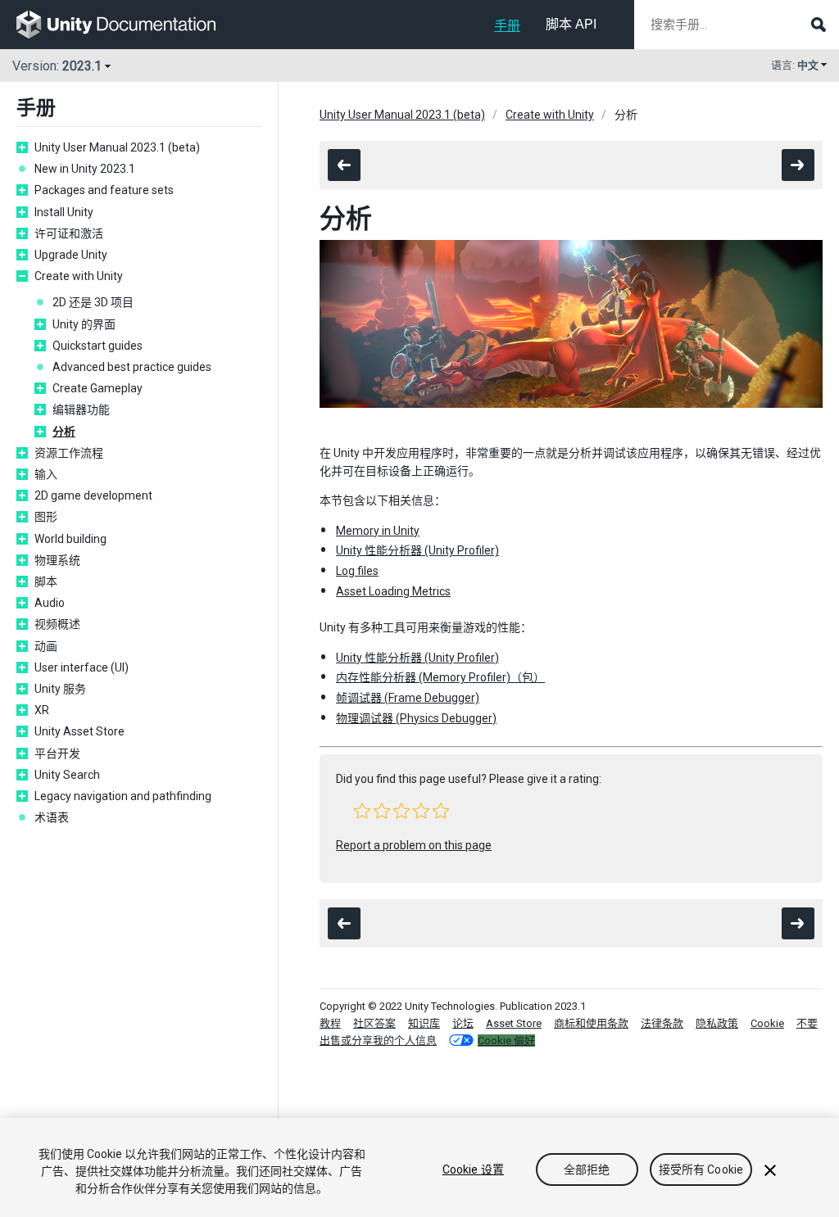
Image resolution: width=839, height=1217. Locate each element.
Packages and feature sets (104, 190)
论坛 (463, 1023)
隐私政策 (717, 1023)
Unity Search (67, 774)
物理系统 (57, 560)
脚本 (45, 581)
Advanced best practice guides (131, 366)
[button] (362, 811)
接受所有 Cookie (701, 1169)
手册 (507, 26)
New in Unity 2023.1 (84, 168)
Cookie (767, 1023)
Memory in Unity (378, 530)
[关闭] (770, 1170)
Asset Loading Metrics (393, 591)
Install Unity (63, 212)
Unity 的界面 (84, 324)
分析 (63, 431)
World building (70, 538)
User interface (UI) (81, 667)
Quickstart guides (97, 345)
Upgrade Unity (70, 254)
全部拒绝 (587, 1169)
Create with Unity (78, 276)
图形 (45, 516)
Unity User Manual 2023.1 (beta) (117, 147)
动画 (45, 646)
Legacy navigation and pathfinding (122, 796)
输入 (45, 474)
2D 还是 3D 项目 (93, 302)
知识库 (424, 1023)
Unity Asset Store (79, 731)
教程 (330, 1023)
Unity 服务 (60, 688)
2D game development (93, 495)
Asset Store (514, 1023)
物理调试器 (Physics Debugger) (416, 718)
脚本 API (571, 24)
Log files (357, 570)
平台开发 (57, 753)
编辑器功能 (81, 409)
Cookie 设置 (473, 1169)
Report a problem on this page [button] (414, 845)
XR (41, 710)
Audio (49, 602)
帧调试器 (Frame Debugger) (407, 697)
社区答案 (374, 1023)
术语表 (51, 817)
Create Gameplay (97, 388)
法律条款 (662, 1023)
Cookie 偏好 (506, 1040)
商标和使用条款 (591, 1023)
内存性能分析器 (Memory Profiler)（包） (440, 677)
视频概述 (57, 624)
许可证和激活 (68, 233)
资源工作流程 (68, 452)
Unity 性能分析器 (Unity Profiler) (417, 550)
